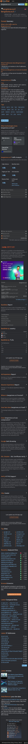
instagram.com (20, 534)
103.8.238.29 (4, 640)
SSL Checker (14, 456)
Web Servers (5, 138)
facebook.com (8, 534)
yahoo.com (19, 542)
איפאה (3, 114)
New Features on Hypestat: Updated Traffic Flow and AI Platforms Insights (15, 683)
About (20, 742)
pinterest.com (7, 546)
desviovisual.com (5, 570)
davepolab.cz (4, 568)
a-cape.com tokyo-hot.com (9, 603)
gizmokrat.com (5, 579)
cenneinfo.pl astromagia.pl (9, 616)
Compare (22, 4)
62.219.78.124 (4, 68)
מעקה (8, 109)
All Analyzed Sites (6, 742)
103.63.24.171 (4, 649)
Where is (14, 395)
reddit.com (19, 538)
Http (14, 493)
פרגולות (3, 109)
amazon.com (19, 536)
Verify (14, 476)
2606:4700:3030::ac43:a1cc (9, 660)
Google (14, 441)
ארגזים (13, 112)
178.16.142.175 (5, 638)
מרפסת (7, 112)
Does (14, 419)
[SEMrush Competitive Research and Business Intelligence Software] (8, 247)
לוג (16, 109)
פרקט (8, 107)
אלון (15, 114)
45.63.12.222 (4, 636)
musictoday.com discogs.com (10, 625)
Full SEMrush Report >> (21, 299)
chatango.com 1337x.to (8, 627)
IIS (4, 140)
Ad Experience (14, 374)
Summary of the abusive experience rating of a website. (13, 388)
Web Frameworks (17, 139)
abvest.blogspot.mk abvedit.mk (10, 629)
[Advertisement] (14, 47)
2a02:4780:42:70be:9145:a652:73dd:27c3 (12, 651)
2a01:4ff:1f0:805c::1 (6, 645)
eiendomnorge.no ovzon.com (9, 618)
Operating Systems (5, 148)
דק (22, 109)
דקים (7, 114)
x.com (5, 536)
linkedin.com (19, 540)
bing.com (6, 540)
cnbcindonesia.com (6, 572)
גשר (16, 107)
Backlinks (6, 305)
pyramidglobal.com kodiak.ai (9, 612)
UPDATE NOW (14, 360)
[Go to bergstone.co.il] (15, 11)
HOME (13, 1)
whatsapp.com (20, 546)
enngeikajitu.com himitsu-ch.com (10, 619)
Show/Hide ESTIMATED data (11, 699)
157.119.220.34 (5, 642)
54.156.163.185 (5, 662)
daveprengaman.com (6, 577)
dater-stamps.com (6, 575)
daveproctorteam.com (7, 560)
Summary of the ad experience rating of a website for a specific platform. (13, 378)
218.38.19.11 (4, 657)
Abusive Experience (14, 385)
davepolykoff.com (6, 557)
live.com (18, 544)
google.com (7, 532)
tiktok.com (7, 538)
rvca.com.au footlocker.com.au (10, 605)
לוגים (2, 112)
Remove (6, 708)
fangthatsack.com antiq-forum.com (11, 614)
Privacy (16, 742)
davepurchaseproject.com (8, 559)
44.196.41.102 (5, 655)
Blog (12, 742)
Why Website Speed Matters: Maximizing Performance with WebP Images (16, 676)
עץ (18, 109)
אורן (12, 107)
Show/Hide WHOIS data (10, 704)
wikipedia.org (7, 544)
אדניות (19, 114)
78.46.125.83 (4, 644)
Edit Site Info (4, 120)
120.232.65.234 (5, 647)
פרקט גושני (21, 107)
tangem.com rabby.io (7, 606)
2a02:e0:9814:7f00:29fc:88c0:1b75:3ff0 (12, 659)
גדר (11, 114)
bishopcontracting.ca (7, 562)
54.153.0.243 (4, 653)
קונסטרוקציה (19, 112)
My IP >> (24, 665)
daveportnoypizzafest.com (8, 555)
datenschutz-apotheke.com (8, 564)
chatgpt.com (7, 542)
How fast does (14, 407)
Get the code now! (14, 721)
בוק (13, 109)
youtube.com (20, 532)
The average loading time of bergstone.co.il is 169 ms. (13, 411)
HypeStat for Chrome (15, 594)
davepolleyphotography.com (9, 566)
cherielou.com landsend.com (9, 621)
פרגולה (3, 107)
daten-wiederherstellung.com (9, 553)
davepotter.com (5, 573)
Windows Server (7, 151)
